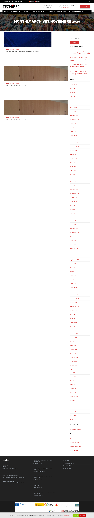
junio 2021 (72, 271)
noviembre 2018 (74, 361)
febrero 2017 (73, 388)
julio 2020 (72, 314)
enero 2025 (73, 139)
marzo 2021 (73, 283)
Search (75, 42)
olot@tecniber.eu (38, 479)
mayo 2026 (73, 96)
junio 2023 (72, 209)
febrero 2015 (73, 416)
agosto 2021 (73, 264)
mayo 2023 (73, 213)
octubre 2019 (73, 338)
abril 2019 (72, 341)
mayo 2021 (73, 275)
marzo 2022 (73, 240)
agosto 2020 (73, 310)
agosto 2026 (73, 84)
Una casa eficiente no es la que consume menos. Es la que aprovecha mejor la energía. (78, 66)
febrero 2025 (73, 135)
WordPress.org (74, 450)
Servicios (26, 11)
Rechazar (82, 515)
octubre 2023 (73, 197)
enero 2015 (73, 419)
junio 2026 (73, 92)
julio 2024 (72, 162)
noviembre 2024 (74, 147)
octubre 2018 (73, 365)
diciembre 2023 (74, 189)
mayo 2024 (73, 170)
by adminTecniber (14, 49)
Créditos (65, 467)
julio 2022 (72, 236)
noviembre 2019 (74, 334)
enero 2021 (73, 291)
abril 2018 (72, 373)
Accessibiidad (66, 462)
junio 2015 (72, 400)
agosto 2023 (73, 201)
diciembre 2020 (74, 295)
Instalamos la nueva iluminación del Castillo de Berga (22, 51)
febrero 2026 (73, 108)
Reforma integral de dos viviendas (16, 85)
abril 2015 (72, 408)
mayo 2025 (73, 123)
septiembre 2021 (74, 260)
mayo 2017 (73, 377)
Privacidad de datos (68, 463)
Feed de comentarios (76, 446)
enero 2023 (73, 225)
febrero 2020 (73, 322)
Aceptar (76, 515)
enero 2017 (73, 392)
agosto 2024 (73, 158)
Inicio (6, 11)
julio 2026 (72, 88)
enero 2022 (73, 244)
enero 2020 (73, 326)
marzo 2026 (73, 104)
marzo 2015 (73, 412)
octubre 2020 (73, 302)
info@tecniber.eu (66, 7)
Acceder (72, 439)
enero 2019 (73, 353)
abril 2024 (72, 174)
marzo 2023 (73, 221)
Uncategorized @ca (75, 429)
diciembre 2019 (74, 330)
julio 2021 (72, 267)
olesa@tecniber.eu (38, 495)
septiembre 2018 (74, 369)
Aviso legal (66, 460)
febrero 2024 (73, 182)
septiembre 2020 (74, 306)
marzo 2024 (73, 178)
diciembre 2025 (74, 115)
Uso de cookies (67, 465)
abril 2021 (72, 279)
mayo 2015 (73, 404)
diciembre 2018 (74, 357)
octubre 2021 (73, 256)
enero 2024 (73, 186)
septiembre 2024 (74, 154)
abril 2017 (72, 380)
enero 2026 (73, 112)
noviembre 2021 (74, 252)
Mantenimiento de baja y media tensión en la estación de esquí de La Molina (80, 59)
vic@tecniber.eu (38, 487)
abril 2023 (72, 217)
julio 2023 (72, 205)
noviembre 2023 (74, 193)
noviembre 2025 (74, 119)
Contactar (85, 7)
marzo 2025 (73, 131)
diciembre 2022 (74, 228)
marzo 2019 (73, 345)
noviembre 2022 (74, 232)
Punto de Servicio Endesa (76, 11)
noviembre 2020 (74, 299)
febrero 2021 (73, 287)
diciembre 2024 (74, 143)
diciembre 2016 (74, 396)
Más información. (68, 515)
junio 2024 (73, 166)
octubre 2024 (73, 150)
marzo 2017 (73, 384)
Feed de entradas (74, 442)
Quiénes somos (15, 11)
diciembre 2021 (74, 248)
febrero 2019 (73, 349)
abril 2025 (72, 127)
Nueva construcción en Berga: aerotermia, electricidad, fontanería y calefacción (80, 73)
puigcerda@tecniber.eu (39, 471)
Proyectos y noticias (39, 11)
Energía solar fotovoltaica (57, 11)
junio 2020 (73, 318)
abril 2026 (72, 100)
